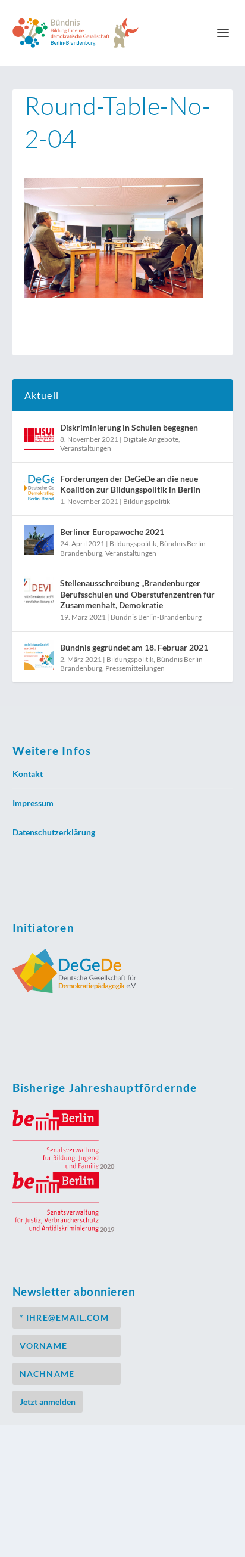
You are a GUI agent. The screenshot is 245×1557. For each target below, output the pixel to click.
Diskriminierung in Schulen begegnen (129, 427)
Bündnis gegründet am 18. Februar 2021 (134, 647)
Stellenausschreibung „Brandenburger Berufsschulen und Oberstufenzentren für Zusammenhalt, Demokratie (137, 593)
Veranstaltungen (85, 448)
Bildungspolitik (146, 501)
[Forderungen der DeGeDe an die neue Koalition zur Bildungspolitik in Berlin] (39, 487)
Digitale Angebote (150, 439)
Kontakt (27, 774)
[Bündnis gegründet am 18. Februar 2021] (39, 655)
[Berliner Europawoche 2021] (39, 540)
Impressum (33, 803)
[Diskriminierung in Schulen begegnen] (39, 435)
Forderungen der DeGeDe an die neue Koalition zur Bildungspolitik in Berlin (130, 483)
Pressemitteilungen (135, 668)
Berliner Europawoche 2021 (112, 532)
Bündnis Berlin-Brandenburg (156, 616)
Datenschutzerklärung (53, 832)
